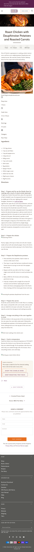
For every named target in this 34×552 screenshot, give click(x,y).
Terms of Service (20, 445)
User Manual (5, 492)
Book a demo (25, 11)
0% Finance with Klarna (8, 490)
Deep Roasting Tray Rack (15, 375)
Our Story (4, 471)
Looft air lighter (19, 201)
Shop (2, 461)
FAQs (2, 495)
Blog (2, 497)
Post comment (17, 439)
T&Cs (2, 516)
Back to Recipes (18, 387)
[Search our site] (32, 10)
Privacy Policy (9, 445)
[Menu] (2, 11)
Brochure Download (7, 482)
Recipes (3, 469)
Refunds (3, 511)
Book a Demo (5, 463)
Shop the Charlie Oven (14, 370)
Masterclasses (5, 466)
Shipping (3, 513)
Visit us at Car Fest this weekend (17, 2)
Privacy (3, 508)
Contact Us (4, 485)
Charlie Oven (10, 547)
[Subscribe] (32, 527)
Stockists (3, 487)
